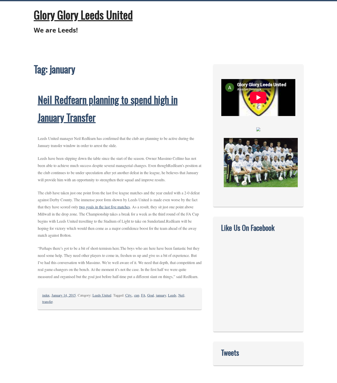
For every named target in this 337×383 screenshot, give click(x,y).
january (161, 295)
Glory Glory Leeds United (83, 14)
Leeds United (102, 295)
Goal (150, 295)
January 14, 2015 (64, 295)
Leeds (172, 295)
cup (136, 295)
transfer (47, 301)
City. (128, 295)
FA (143, 295)
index (46, 295)
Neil (181, 295)
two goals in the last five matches (104, 206)
